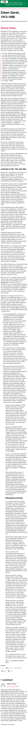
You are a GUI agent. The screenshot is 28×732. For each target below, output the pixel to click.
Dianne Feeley (8, 27)
